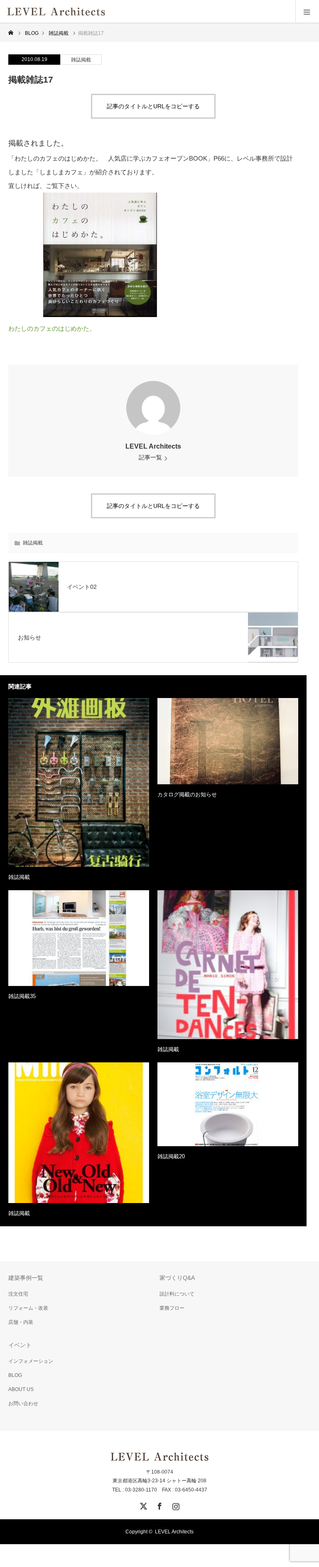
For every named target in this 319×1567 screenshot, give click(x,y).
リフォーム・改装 (28, 1308)
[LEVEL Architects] (105, 11)
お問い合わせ (23, 1403)
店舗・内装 (20, 1322)
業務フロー (172, 1308)
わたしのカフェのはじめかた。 (52, 328)
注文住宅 (18, 1294)
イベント (20, 1345)
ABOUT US (21, 1389)
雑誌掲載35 (22, 996)
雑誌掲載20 (171, 1156)
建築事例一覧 (25, 1277)
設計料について (177, 1294)
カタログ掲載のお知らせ (187, 794)
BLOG (15, 1375)
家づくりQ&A (177, 1277)
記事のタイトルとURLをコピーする (153, 106)
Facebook (158, 1505)
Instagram (175, 1505)
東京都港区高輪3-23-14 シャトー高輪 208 (159, 1481)
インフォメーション (30, 1361)
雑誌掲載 (81, 60)
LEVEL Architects (153, 446)
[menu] (307, 11)
